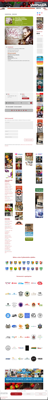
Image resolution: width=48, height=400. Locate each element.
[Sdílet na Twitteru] (14, 110)
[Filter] (37, 33)
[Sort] (39, 33)
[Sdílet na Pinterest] (19, 110)
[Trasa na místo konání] (31, 103)
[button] (46, 390)
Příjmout (16, 393)
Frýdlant (6, 198)
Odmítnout (28, 393)
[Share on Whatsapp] (21, 110)
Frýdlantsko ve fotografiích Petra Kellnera (7, 184)
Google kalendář (18, 106)
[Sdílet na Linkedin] (16, 110)
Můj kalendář (10, 106)
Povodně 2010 (7, 191)
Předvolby (40, 393)
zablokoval (39, 190)
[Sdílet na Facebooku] (12, 110)
